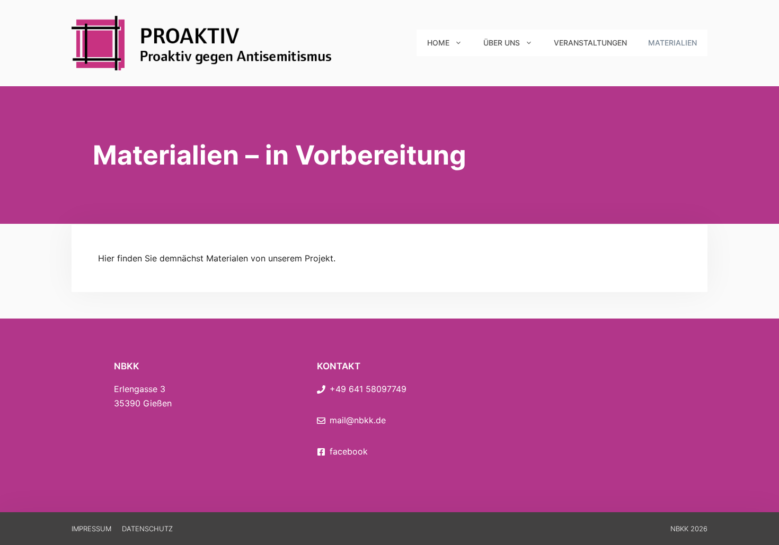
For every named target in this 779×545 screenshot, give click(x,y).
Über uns (501, 42)
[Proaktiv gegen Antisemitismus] (204, 42)
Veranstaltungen (590, 42)
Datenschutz (147, 528)
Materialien (672, 42)
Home (438, 42)
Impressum (91, 528)
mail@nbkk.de (358, 420)
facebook (349, 451)
